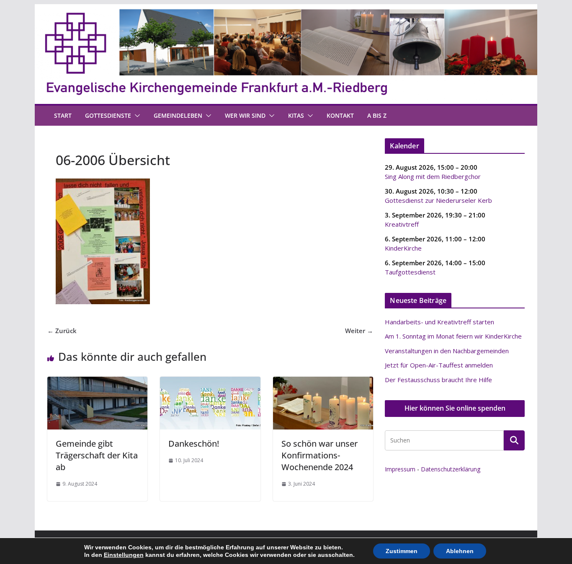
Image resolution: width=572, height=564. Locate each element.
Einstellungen (124, 554)
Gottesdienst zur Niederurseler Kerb (438, 200)
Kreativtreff (402, 224)
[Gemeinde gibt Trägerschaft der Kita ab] (97, 382)
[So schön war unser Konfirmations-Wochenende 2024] (323, 382)
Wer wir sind (245, 115)
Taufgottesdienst (410, 272)
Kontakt (340, 115)
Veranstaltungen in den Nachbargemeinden (447, 351)
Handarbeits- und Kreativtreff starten (439, 322)
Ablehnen (460, 551)
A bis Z (376, 115)
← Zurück (62, 330)
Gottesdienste (108, 115)
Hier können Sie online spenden (455, 408)
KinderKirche (403, 248)
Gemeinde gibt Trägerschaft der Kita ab (97, 455)
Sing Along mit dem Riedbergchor (433, 176)
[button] (135, 116)
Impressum (400, 469)
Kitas (296, 115)
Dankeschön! (193, 443)
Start (63, 115)
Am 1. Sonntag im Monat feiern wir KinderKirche (453, 336)
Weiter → (359, 330)
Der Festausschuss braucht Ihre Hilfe (438, 379)
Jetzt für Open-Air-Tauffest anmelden (439, 365)
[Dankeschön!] (210, 382)
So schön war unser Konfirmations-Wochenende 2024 (319, 455)
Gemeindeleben (178, 115)
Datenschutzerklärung (450, 469)
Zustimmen (401, 551)
